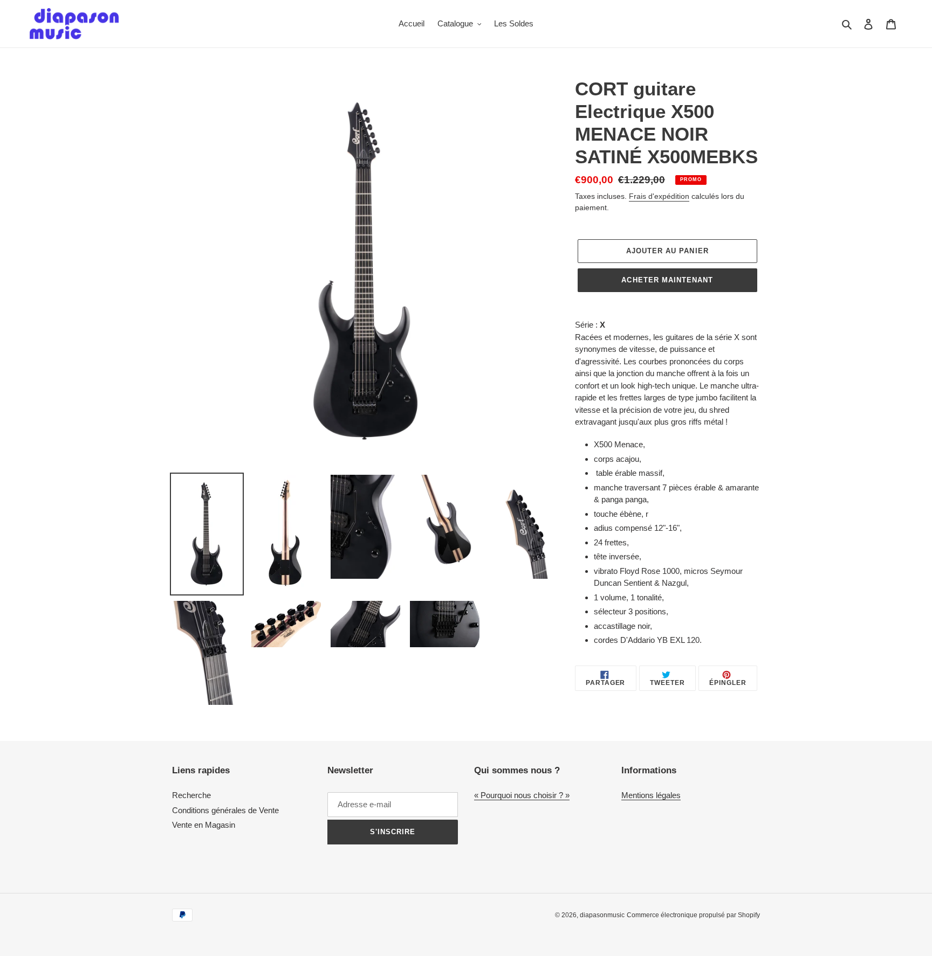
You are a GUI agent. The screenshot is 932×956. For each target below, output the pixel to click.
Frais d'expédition (659, 196)
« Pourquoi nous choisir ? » (522, 795)
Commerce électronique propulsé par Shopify (693, 915)
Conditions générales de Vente (225, 810)
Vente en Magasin (203, 824)
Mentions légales (651, 795)
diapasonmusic (602, 915)
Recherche (191, 795)
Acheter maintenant (667, 280)
